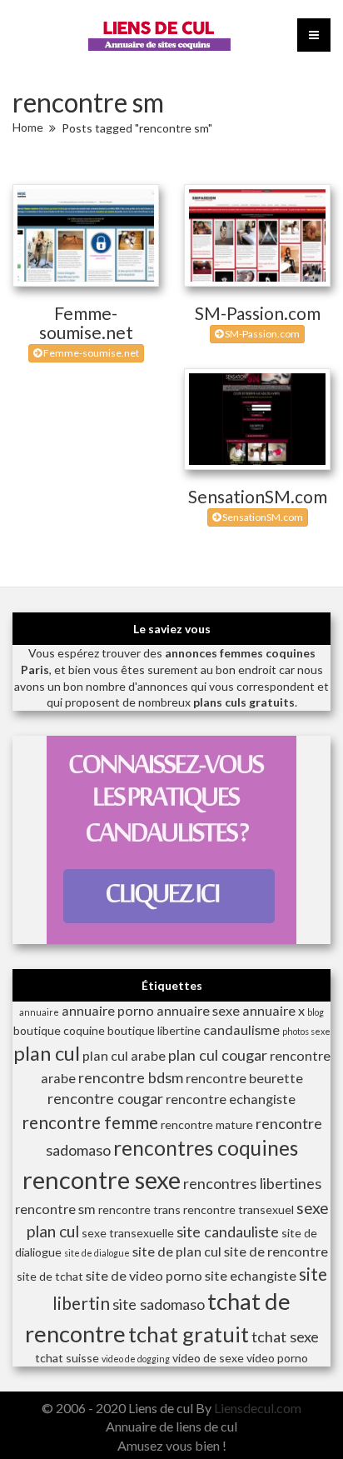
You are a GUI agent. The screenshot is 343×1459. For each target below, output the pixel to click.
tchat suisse (67, 1358)
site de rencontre (276, 1251)
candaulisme (241, 1029)
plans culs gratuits (244, 702)
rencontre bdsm (130, 1077)
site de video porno (144, 1275)
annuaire (39, 1012)
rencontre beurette (244, 1078)
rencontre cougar (105, 1098)
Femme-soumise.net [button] (90, 353)
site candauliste (227, 1231)
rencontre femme (90, 1122)
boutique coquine (59, 1030)
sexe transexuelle (128, 1233)
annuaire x (273, 1010)
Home (27, 127)
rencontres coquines (205, 1148)
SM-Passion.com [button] (261, 333)
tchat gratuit (188, 1334)
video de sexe (208, 1358)
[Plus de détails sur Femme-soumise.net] (85, 235)
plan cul (46, 1053)
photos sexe (306, 1031)
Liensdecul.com (257, 1408)
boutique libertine (154, 1030)
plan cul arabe (124, 1055)
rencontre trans (139, 1209)
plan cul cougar (217, 1055)
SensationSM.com (257, 496)
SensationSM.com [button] (262, 517)
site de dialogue (97, 1252)
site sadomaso (158, 1304)
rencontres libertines (252, 1183)
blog (315, 1012)
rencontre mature (207, 1124)
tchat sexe (285, 1336)
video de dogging (136, 1358)
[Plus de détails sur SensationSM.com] (257, 419)
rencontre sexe (101, 1179)
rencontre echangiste (231, 1099)
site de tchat (50, 1276)
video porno (277, 1358)
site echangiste (250, 1275)
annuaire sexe (198, 1010)
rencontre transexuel (238, 1209)
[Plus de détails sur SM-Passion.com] (257, 235)
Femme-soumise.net (86, 322)
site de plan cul (176, 1251)
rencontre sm (55, 1209)
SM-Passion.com (258, 312)
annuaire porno (108, 1010)
